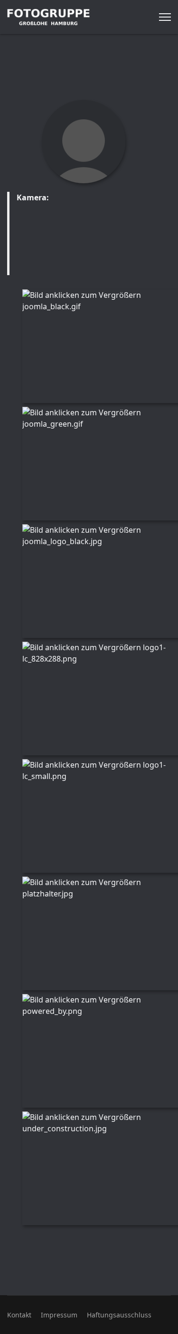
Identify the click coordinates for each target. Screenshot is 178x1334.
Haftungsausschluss (119, 1314)
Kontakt (19, 1314)
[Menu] (165, 17)
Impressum (59, 1314)
